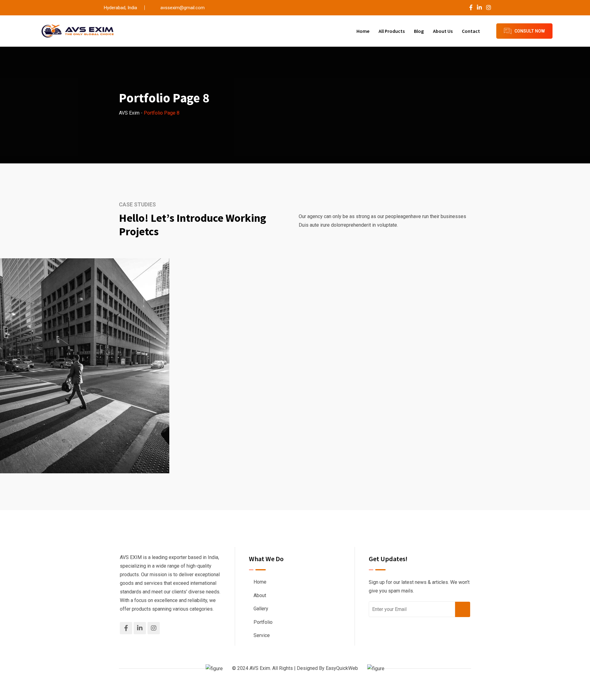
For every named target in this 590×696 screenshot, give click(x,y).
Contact (471, 31)
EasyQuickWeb (342, 668)
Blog (419, 31)
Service (262, 635)
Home (362, 31)
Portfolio (263, 622)
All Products (392, 31)
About (260, 595)
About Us (443, 31)
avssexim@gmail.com (182, 7)
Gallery (261, 609)
